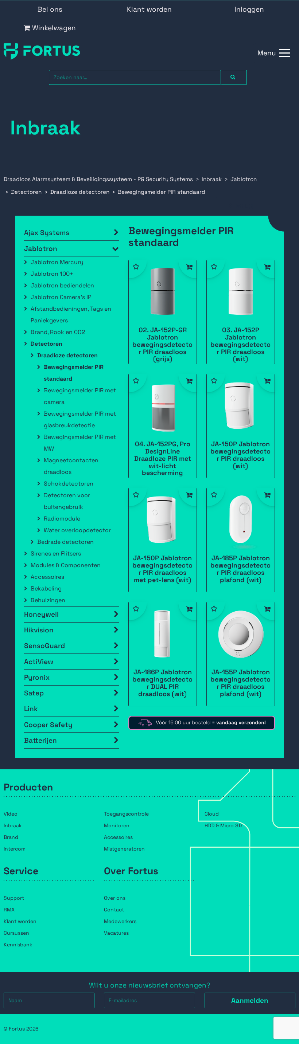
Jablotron (40, 248)
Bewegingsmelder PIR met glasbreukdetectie (80, 419)
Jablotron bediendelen (62, 285)
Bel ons (50, 9)
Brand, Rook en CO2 (58, 332)
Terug (243, 205)
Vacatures (116, 933)
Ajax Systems (46, 232)
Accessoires (47, 577)
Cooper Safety (48, 724)
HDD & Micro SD (223, 825)
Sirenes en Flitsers (56, 553)
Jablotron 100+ (52, 274)
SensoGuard (44, 645)
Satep (34, 693)
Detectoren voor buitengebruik (67, 501)
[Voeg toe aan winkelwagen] (187, 269)
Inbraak (13, 825)
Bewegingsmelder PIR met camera (80, 396)
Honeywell (41, 614)
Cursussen (16, 933)
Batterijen (40, 740)
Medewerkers (120, 921)
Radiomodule (62, 518)
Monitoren (116, 825)
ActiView (38, 661)
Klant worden (149, 9)
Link (31, 708)
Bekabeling (46, 588)
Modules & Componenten (66, 565)
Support (14, 898)
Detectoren (46, 344)
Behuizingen (48, 600)
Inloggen (249, 9)
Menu (266, 53)
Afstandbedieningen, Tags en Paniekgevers (71, 314)
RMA (9, 909)
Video (11, 814)
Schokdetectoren (68, 483)
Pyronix (37, 677)
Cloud (212, 814)
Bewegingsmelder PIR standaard (74, 372)
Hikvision (39, 630)
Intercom (15, 848)
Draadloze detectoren (67, 355)
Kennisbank (18, 944)
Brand (11, 837)
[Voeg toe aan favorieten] (138, 269)
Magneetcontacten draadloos (71, 466)
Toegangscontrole (126, 814)
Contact (114, 909)
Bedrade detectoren (65, 542)
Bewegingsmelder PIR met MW (80, 442)
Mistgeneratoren (124, 848)
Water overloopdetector (77, 530)
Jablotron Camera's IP (61, 297)
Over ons (114, 898)
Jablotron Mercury (57, 262)
